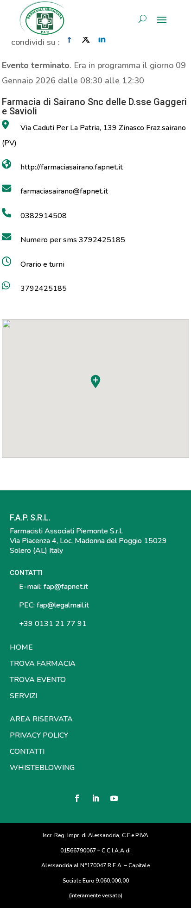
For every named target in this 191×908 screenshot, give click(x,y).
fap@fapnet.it (66, 587)
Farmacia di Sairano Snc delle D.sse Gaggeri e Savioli (94, 106)
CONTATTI (27, 751)
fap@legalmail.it (63, 605)
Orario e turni (42, 264)
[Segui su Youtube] (114, 798)
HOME (21, 647)
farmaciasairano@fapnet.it (64, 191)
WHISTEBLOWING (42, 768)
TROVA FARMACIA (43, 663)
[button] (95, 381)
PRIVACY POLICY (39, 735)
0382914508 (43, 216)
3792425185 (43, 288)
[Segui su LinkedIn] (95, 798)
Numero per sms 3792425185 (72, 240)
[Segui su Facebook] (77, 798)
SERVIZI (23, 696)
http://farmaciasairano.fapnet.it (71, 167)
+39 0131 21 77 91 (52, 624)
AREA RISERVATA (41, 719)
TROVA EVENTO (38, 680)
